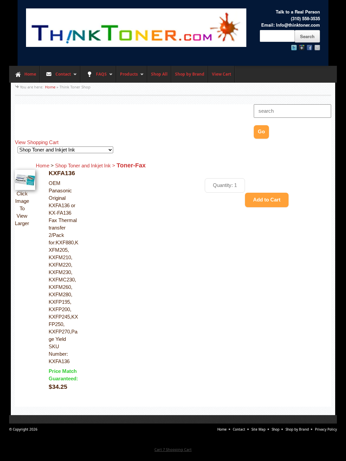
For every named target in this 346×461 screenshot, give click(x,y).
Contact (55, 77)
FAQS (93, 77)
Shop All (159, 74)
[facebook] (309, 47)
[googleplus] (301, 47)
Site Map (258, 429)
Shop (275, 429)
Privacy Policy (326, 429)
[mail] (317, 47)
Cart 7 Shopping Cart (173, 449)
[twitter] (294, 47)
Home (30, 74)
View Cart (221, 74)
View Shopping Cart (36, 142)
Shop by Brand (189, 74)
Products (127, 77)
